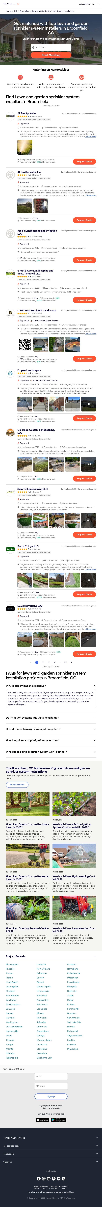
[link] (51, 116)
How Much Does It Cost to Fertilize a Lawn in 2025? (27, 826)
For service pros (11, 1146)
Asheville (41, 1022)
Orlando (10, 1040)
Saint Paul (42, 995)
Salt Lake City (74, 1022)
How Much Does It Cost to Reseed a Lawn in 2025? (27, 878)
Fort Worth (72, 1009)
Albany (40, 1013)
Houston (71, 1013)
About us (7, 1162)
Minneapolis (43, 991)
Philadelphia (73, 973)
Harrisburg (72, 969)
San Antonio (73, 1018)
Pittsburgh (72, 977)
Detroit (40, 982)
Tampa (9, 1044)
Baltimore (42, 973)
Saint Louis (42, 1004)
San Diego (11, 1000)
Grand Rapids (44, 986)
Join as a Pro (84, 4)
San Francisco (13, 1004)
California (44, 1187)
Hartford (10, 1018)
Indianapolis (12, 1058)
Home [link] (8, 11)
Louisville (41, 964)
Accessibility (63, 1187)
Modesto (10, 991)
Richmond (72, 1031)
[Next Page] (71, 662)
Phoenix (10, 969)
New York (41, 1018)
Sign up (51, 1096)
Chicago (10, 1053)
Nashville (71, 991)
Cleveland (42, 1049)
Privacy (36, 1187)
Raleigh (40, 1035)
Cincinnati (42, 1044)
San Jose (10, 1009)
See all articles (17, 784)
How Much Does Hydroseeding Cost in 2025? (73, 878)
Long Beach (12, 982)
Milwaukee (72, 1049)
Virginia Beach (74, 1035)
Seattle (71, 1040)
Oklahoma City (44, 1058)
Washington (12, 1022)
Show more (91, 137)
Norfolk (71, 1026)
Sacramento (12, 995)
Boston (40, 977)
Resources (8, 1154)
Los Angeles (12, 986)
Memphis (71, 986)
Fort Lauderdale (14, 1026)
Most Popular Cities (12, 1069)
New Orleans (43, 969)
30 (65, 662)
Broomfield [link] (24, 11)
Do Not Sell (53, 1187)
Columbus (42, 1053)
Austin (70, 995)
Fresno (9, 977)
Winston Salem (44, 1040)
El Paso (71, 1004)
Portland (71, 964)
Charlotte (42, 1026)
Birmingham (12, 964)
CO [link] (15, 11)
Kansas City (42, 1000)
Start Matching (51, 55)
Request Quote (84, 161)
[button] (24, 147)
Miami (9, 1035)
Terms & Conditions (66, 1192)
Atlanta (9, 1049)
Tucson (9, 973)
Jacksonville (12, 1031)
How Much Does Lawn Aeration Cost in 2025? (73, 930)
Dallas (70, 1000)
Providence (73, 982)
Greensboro (43, 1031)
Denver (9, 1013)
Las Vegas (42, 1009)
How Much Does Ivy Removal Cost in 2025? (27, 930)
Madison (71, 1044)
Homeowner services (14, 1138)
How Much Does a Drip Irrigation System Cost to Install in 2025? (71, 826)
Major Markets (16, 956)
